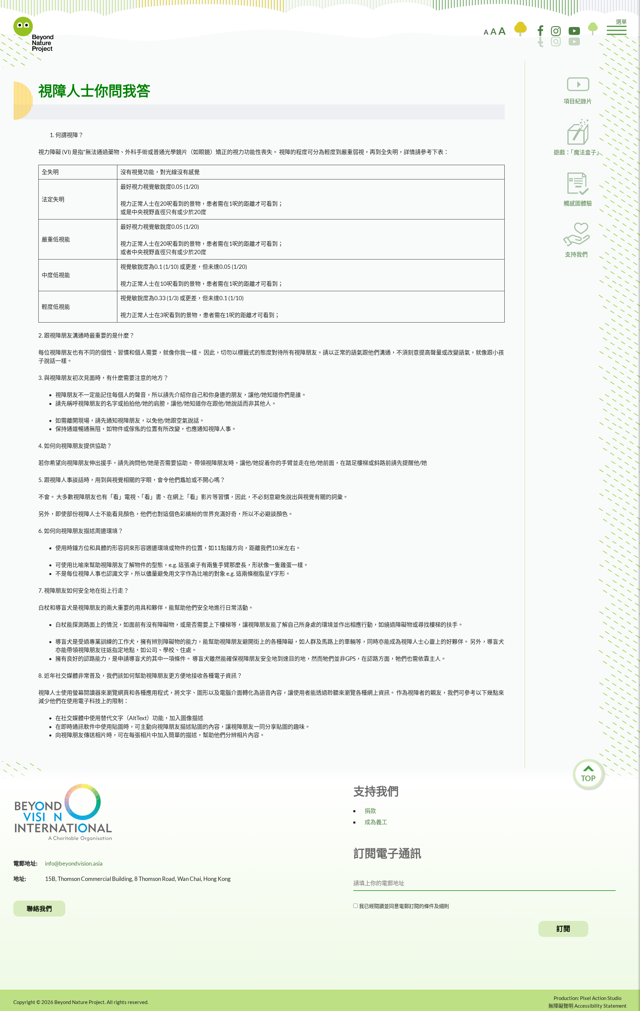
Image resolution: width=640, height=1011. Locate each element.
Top (588, 778)
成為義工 (376, 822)
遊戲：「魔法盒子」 (578, 152)
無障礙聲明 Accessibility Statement (587, 1006)
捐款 (370, 810)
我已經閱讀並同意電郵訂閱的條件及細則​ (403, 906)
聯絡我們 (39, 908)
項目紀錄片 (578, 101)
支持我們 (576, 254)
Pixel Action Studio (600, 998)
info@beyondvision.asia (74, 863)
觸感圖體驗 (578, 203)
